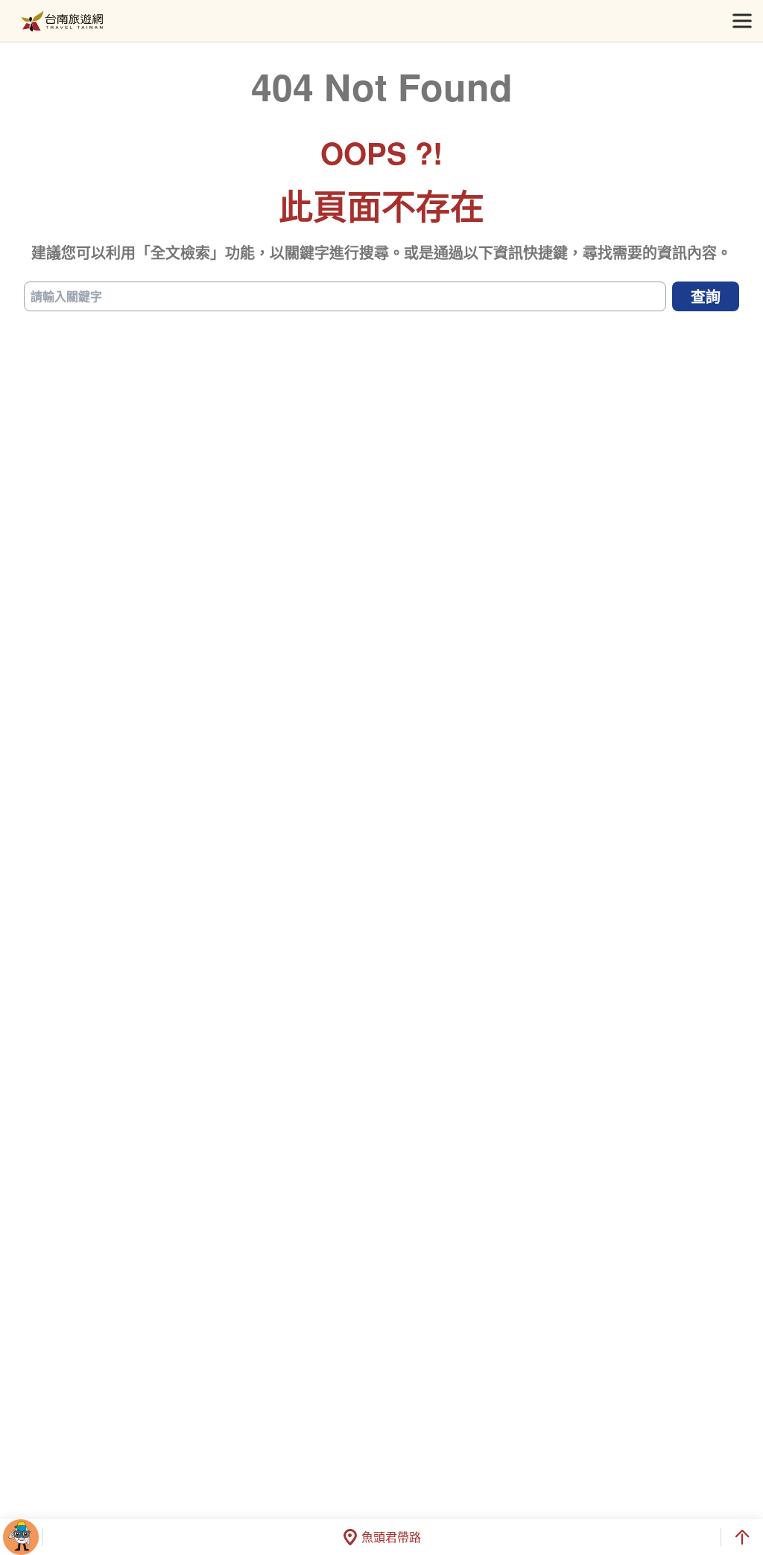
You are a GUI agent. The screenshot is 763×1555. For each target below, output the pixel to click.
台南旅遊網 (62, 21)
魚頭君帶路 (391, 1536)
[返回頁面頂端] (742, 1537)
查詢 (706, 296)
